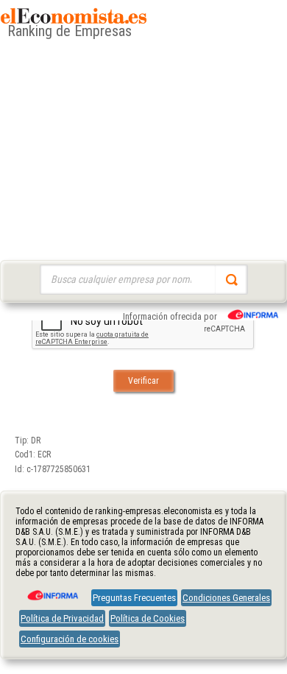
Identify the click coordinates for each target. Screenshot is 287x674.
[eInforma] (51, 590)
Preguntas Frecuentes (134, 597)
